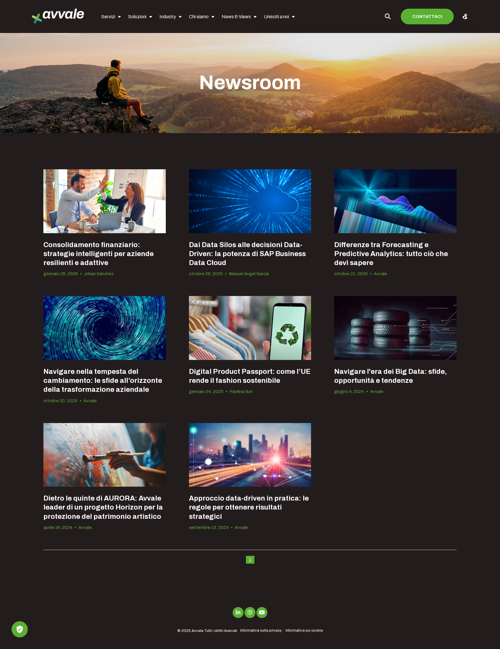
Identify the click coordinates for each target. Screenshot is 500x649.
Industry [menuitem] (167, 16)
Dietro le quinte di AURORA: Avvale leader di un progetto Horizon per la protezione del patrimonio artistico (103, 507)
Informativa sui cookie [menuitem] (304, 630)
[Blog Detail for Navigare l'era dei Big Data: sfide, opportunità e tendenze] (395, 328)
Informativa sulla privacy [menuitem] (261, 630)
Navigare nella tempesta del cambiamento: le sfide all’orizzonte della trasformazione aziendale (102, 380)
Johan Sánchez (99, 273)
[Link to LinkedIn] (238, 612)
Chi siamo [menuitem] (199, 16)
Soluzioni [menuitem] (137, 16)
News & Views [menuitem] (236, 16)
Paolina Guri (241, 391)
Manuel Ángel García (249, 273)
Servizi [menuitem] (108, 16)
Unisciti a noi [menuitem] (276, 16)
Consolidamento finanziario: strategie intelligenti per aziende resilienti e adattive (98, 253)
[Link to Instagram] (250, 612)
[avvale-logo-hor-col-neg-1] (58, 17)
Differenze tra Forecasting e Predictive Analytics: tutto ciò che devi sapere (391, 253)
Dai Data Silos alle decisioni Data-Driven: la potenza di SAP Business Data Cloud (247, 253)
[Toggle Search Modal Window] (388, 16)
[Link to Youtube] (261, 612)
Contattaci (427, 16)
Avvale (380, 273)
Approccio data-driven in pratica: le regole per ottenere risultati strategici (249, 507)
